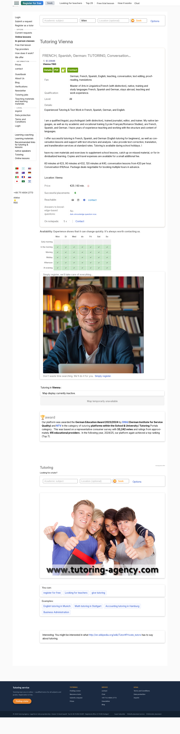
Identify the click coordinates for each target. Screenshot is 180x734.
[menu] (16, 3)
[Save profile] (63, 70)
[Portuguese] (16, 168)
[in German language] (29, 172)
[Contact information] (84, 200)
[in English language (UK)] (16, 172)
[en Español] (23, 168)
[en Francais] (23, 177)
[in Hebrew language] (29, 181)
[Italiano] (16, 177)
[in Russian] (29, 177)
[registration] (93, 372)
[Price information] (88, 186)
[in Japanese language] (16, 181)
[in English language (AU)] (23, 173)
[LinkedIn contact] (78, 200)
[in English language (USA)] (29, 168)
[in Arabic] (23, 181)
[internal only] (13, 672)
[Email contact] (72, 200)
